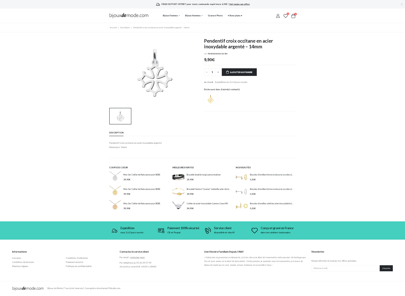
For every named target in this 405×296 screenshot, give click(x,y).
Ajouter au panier (241, 72)
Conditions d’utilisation (77, 258)
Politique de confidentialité (78, 266)
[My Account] (278, 16)
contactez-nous (137, 257)
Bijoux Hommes (193, 15)
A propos (16, 258)
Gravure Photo (215, 15)
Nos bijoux (125, 27)
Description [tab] (116, 132)
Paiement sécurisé (74, 262)
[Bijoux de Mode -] (129, 15)
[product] (115, 177)
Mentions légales (20, 266)
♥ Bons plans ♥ (235, 15)
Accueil (113, 27)
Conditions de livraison (23, 262)
